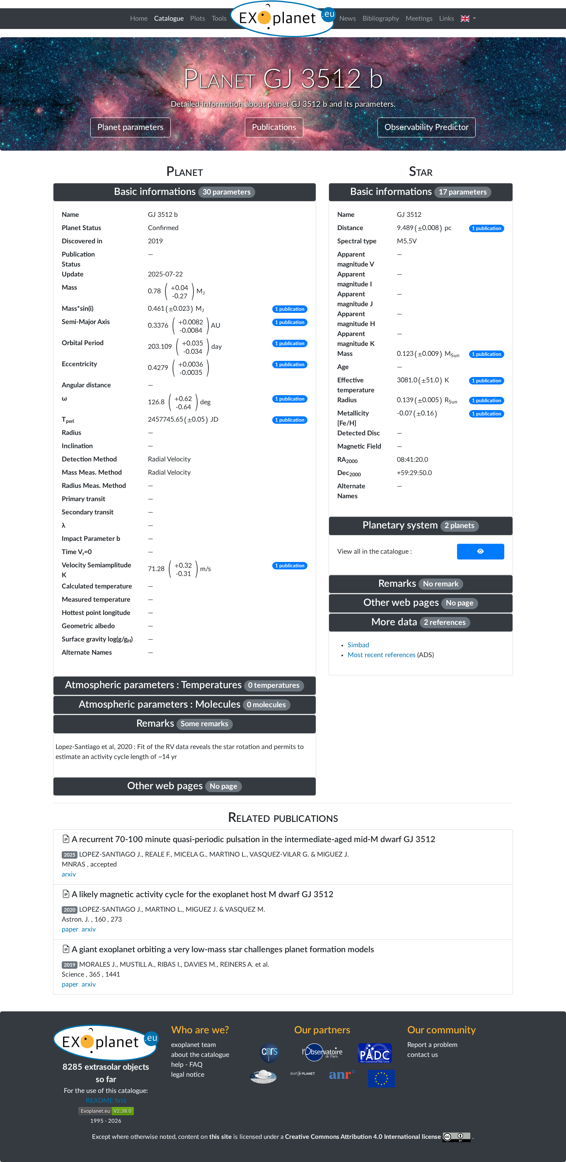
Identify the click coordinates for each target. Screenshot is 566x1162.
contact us (422, 1055)
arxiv (69, 874)
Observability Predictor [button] (427, 127)
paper (70, 929)
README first (106, 1100)
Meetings (419, 18)
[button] (468, 18)
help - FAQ (187, 1064)
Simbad (358, 645)
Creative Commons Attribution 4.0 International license (364, 1137)
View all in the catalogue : (374, 551)
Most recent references (382, 655)
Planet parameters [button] (130, 127)
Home (139, 18)
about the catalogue (200, 1055)
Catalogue (170, 18)
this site (220, 1137)
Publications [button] (274, 127)
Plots (197, 18)
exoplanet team (193, 1045)
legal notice (187, 1074)
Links (446, 18)
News (347, 18)
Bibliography (381, 18)
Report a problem (432, 1045)
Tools (219, 18)
